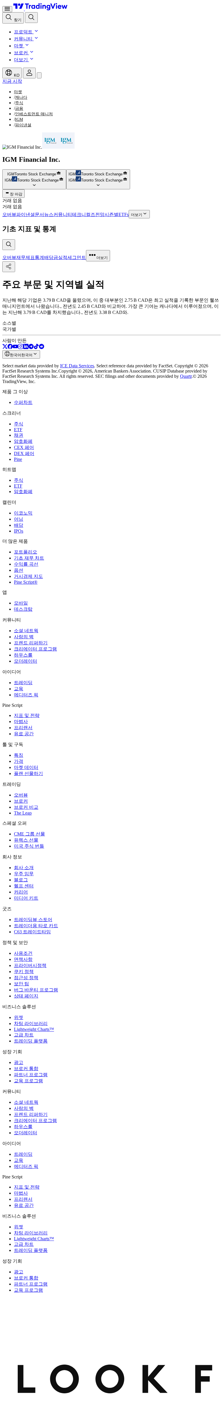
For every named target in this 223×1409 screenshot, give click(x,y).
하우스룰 (23, 655)
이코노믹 (23, 513)
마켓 (18, 45)
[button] (36, 31)
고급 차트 (24, 1034)
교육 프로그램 (28, 1080)
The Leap (23, 812)
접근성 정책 (26, 977)
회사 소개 (24, 867)
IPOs (18, 531)
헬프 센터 (24, 885)
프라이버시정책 (30, 965)
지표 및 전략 (26, 715)
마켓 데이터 (26, 767)
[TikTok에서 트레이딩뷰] (36, 347)
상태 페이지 (26, 995)
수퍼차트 (23, 402)
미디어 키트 (26, 898)
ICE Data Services (77, 365)
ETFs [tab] (123, 214)
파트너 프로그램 (31, 1074)
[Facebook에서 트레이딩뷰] (10, 347)
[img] (58, 174)
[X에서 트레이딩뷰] (5, 347)
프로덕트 (23, 31)
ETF (18, 429)
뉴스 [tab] (48, 214)
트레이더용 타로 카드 (36, 925)
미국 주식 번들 (29, 846)
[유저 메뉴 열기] (29, 73)
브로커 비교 (26, 807)
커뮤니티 (23, 38)
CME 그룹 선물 (29, 833)
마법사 (21, 721)
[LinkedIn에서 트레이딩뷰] (25, 347)
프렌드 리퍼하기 (31, 642)
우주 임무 (24, 873)
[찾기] (31, 17)
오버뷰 (21, 794)
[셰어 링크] (8, 266)
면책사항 (23, 959)
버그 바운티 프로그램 (36, 989)
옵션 (18, 570)
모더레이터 (25, 661)
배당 (18, 525)
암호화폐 (23, 441)
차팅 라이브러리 (31, 1023)
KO (16, 75)
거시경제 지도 (28, 576)
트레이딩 (23, 682)
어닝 (18, 519)
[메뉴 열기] (7, 9)
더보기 (21, 59)
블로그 (21, 879)
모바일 (21, 603)
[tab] (9, 257)
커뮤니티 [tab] (62, 214)
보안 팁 (21, 983)
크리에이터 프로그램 (35, 648)
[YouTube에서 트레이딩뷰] (15, 347)
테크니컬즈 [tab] (83, 214)
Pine (18, 459)
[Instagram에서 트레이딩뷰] (20, 347)
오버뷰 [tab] (9, 214)
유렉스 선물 (26, 840)
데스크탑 (23, 609)
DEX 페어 (24, 453)
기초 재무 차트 (29, 558)
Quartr (186, 376)
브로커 (21, 52)
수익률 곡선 (26, 564)
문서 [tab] (39, 214)
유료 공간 (24, 733)
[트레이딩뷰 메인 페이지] (40, 8)
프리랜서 (23, 727)
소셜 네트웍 (26, 630)
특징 (18, 755)
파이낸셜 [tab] (25, 214)
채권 (18, 435)
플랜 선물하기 (28, 773)
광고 (18, 1062)
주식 (18, 423)
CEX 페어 (24, 447)
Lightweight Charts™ (34, 1029)
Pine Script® (25, 582)
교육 (18, 688)
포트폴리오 (25, 551)
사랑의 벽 (24, 636)
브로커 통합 (26, 1068)
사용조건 (23, 953)
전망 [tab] (100, 214)
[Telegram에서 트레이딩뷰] (31, 347)
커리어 (21, 891)
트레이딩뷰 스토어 (33, 919)
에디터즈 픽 (26, 694)
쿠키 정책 (24, 971)
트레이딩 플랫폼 (31, 1040)
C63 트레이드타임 (32, 931)
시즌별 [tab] (111, 214)
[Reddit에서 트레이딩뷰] (41, 347)
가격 (18, 761)
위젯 (18, 1017)
